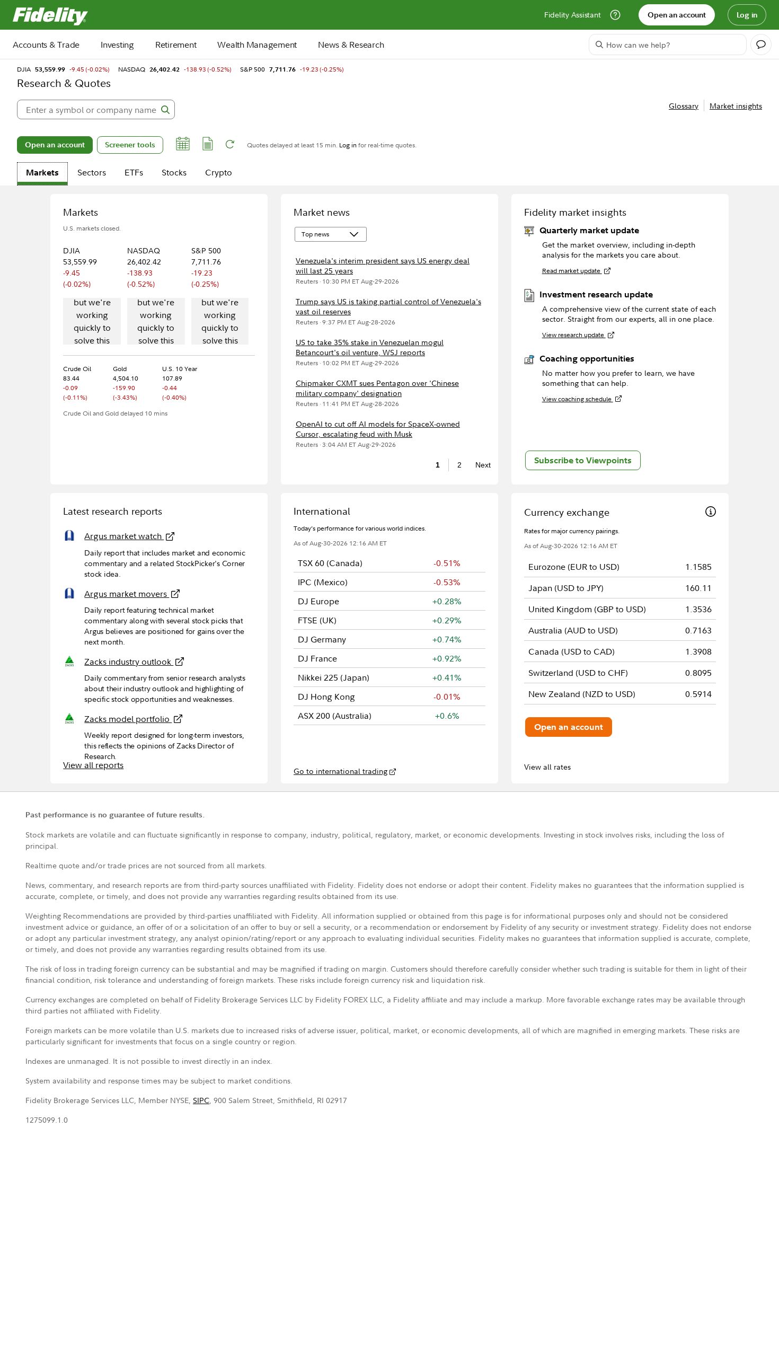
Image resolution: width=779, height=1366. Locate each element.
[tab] (42, 174)
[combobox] (96, 109)
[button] (183, 145)
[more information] (710, 513)
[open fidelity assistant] (761, 44)
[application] (92, 322)
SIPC (201, 1100)
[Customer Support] (615, 14)
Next (480, 465)
